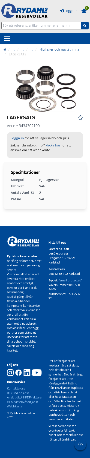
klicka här (53, 145)
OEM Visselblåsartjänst (22, 402)
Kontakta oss (16, 388)
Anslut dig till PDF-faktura (24, 397)
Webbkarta (14, 406)
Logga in (71, 11)
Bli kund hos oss (18, 393)
